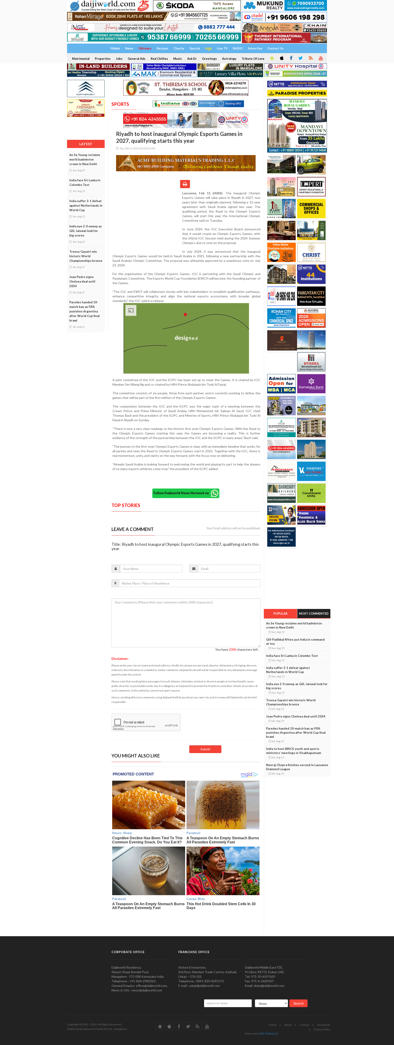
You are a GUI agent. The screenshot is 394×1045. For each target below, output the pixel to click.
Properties (103, 58)
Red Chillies (159, 58)
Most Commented (314, 613)
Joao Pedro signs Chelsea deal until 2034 (82, 281)
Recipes (162, 48)
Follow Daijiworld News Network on (182, 493)
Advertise (255, 48)
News (129, 48)
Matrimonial (81, 58)
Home (272, 1025)
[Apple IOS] (281, 58)
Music (177, 58)
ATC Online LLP (269, 1033)
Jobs (119, 58)
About (288, 1025)
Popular (280, 613)
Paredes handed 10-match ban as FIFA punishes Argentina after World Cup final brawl (84, 311)
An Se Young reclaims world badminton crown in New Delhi (84, 159)
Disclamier (323, 1025)
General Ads (136, 58)
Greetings (209, 58)
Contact (304, 1025)
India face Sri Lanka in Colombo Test (84, 182)
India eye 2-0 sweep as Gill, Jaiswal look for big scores (85, 230)
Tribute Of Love (253, 58)
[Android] (271, 58)
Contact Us (275, 48)
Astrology (229, 58)
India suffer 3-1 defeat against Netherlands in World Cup (85, 205)
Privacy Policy (322, 1029)
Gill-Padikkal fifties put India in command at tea (295, 641)
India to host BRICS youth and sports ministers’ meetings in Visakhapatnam (293, 751)
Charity (179, 48)
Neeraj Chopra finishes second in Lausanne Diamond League (297, 767)
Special (194, 48)
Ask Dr (192, 58)
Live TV (222, 48)
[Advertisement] (147, 220)
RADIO (238, 48)
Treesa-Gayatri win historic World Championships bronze (85, 256)
